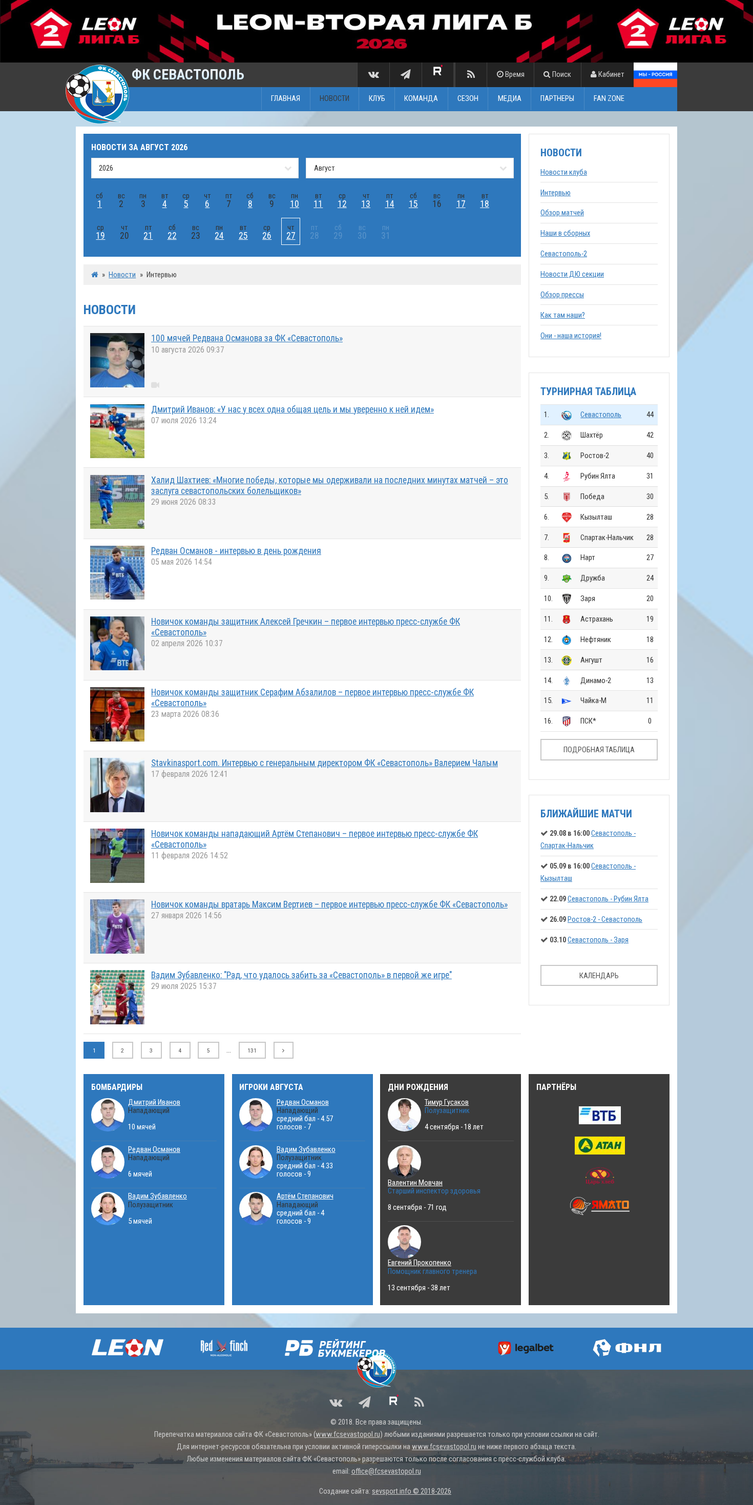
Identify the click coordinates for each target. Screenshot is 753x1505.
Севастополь (600, 414)
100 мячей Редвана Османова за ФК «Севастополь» (247, 338)
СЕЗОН (467, 99)
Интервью (555, 192)
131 (252, 1050)
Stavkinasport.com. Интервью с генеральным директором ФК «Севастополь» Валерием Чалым (324, 763)
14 (389, 204)
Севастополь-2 (563, 253)
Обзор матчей (562, 212)
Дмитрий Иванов (154, 1102)
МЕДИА (509, 99)
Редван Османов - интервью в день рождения (236, 551)
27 (291, 236)
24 (219, 236)
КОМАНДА (421, 99)
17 (461, 204)
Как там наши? (562, 315)
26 (266, 236)
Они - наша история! (570, 335)
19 (100, 236)
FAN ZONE (609, 99)
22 (172, 236)
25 (243, 236)
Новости (122, 274)
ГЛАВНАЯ (285, 99)
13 (365, 204)
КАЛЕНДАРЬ (599, 975)
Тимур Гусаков (447, 1102)
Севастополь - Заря (598, 939)
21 (148, 236)
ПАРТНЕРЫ (557, 99)
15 (413, 204)
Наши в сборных (565, 233)
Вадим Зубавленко (157, 1196)
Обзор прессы (562, 294)
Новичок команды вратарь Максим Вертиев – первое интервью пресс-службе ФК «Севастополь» (329, 904)
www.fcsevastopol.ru (348, 1434)
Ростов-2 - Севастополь (605, 919)
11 (318, 204)
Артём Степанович (305, 1196)
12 (342, 204)
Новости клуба (563, 172)
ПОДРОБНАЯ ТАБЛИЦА (599, 749)
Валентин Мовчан (415, 1182)
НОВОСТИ (334, 99)
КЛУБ (377, 99)
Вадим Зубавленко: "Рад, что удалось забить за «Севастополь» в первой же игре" (301, 975)
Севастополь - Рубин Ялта (608, 898)
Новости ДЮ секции (572, 274)
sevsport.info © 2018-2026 (411, 1491)
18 (484, 204)
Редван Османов (154, 1149)
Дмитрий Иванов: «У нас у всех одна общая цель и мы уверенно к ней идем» (292, 409)
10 (294, 204)
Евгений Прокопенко (419, 1262)
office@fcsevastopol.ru (386, 1471)
